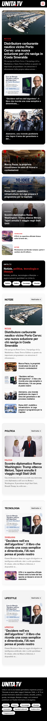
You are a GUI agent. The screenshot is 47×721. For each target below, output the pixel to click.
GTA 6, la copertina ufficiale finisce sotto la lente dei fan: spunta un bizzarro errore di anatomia (30, 575)
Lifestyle (37, 283)
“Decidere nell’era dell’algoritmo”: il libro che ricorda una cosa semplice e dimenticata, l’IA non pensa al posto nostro (30, 381)
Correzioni (6, 709)
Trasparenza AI (8, 713)
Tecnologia (26, 283)
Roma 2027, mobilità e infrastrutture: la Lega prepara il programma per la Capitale (30, 408)
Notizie (7, 39)
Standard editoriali (21, 709)
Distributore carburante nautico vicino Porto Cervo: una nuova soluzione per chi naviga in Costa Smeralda (23, 50)
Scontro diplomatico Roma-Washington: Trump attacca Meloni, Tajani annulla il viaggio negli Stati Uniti (23, 468)
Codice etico (35, 709)
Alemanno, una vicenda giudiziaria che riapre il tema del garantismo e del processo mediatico (29, 395)
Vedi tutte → (36, 299)
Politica (16, 283)
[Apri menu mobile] (43, 3)
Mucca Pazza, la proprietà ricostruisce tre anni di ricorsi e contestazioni (29, 365)
